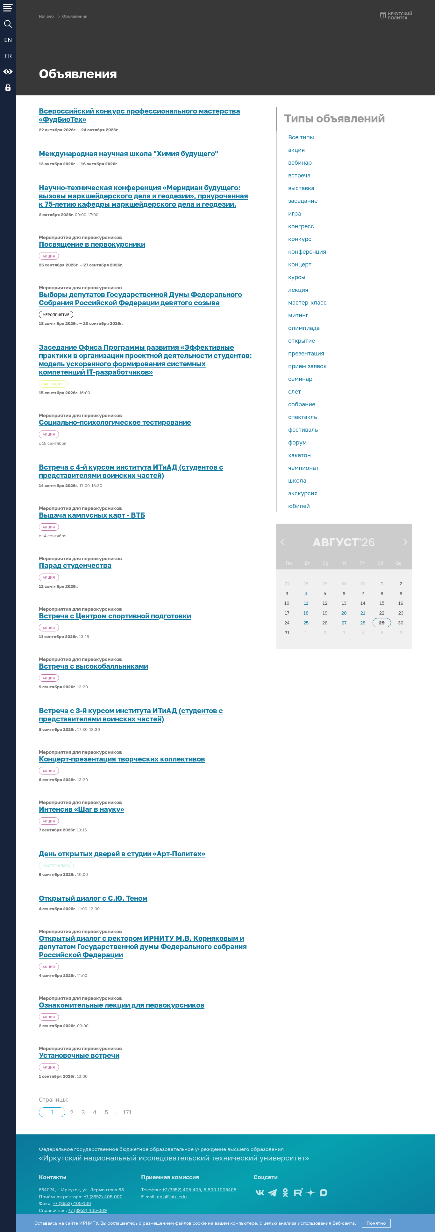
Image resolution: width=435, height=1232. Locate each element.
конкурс (299, 238)
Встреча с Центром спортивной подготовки (115, 616)
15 (382, 603)
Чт (343, 563)
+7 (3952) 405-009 (87, 1210)
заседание (302, 200)
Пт (362, 563)
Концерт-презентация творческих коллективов (122, 759)
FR (8, 55)
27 (287, 583)
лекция (298, 289)
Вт (307, 563)
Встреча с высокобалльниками (93, 666)
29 (324, 583)
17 (287, 613)
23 (400, 613)
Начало (46, 16)
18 (306, 613)
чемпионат (303, 467)
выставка (301, 187)
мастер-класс (307, 302)
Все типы (301, 137)
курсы (296, 276)
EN (8, 39)
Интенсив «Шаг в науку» (81, 809)
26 (324, 622)
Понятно (376, 1223)
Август (336, 542)
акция (296, 149)
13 (344, 603)
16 (400, 603)
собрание (301, 404)
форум (297, 442)
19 (325, 613)
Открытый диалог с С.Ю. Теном (93, 898)
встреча (299, 175)
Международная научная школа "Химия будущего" (128, 153)
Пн (289, 563)
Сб (380, 563)
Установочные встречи (79, 1055)
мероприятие (56, 315)
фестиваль (303, 429)
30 (344, 583)
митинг (298, 315)
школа (297, 480)
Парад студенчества (75, 565)
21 (362, 613)
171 (127, 1112)
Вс (399, 563)
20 (344, 613)
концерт (299, 264)
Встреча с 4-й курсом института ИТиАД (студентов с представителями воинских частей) (131, 471)
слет (294, 391)
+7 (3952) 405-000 (103, 1196)
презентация (306, 353)
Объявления (74, 16)
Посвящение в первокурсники (92, 244)
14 (363, 603)
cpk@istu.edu (172, 1196)
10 (286, 603)
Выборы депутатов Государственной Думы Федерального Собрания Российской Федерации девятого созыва (140, 298)
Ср (326, 563)
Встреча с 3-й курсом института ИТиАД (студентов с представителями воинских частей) (131, 714)
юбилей (299, 505)
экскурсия (302, 493)
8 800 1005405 (219, 1189)
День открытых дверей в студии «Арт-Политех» (122, 854)
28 (306, 583)
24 (287, 622)
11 (306, 603)
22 (381, 613)
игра (294, 213)
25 (306, 622)
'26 (367, 542)
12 (325, 603)
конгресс (301, 226)
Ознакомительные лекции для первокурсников (121, 1005)
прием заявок (307, 365)
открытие (301, 340)
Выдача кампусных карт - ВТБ (92, 515)
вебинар (300, 162)
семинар (300, 378)
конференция (307, 251)
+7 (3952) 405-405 (181, 1189)
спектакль (302, 416)
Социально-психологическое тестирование (115, 422)
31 (362, 583)
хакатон (299, 454)
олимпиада (304, 327)
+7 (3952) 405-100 (72, 1203)
